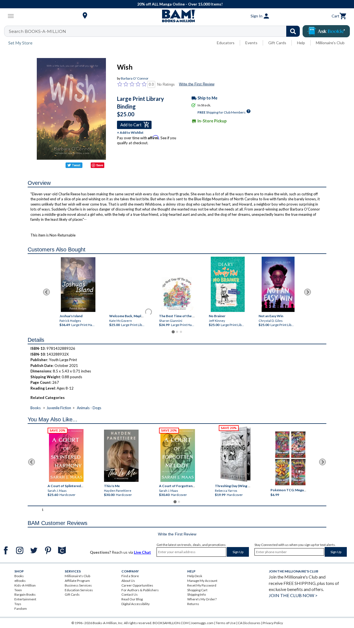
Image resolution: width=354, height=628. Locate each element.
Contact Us (129, 594)
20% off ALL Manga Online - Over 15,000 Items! (180, 4)
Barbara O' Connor (135, 78)
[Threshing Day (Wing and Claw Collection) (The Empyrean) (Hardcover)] (235, 454)
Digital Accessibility (135, 604)
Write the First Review (196, 84)
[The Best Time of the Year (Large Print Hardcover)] (177, 293)
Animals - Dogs (89, 408)
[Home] (177, 16)
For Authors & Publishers (140, 590)
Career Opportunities (137, 585)
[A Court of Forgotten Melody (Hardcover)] (177, 455)
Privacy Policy (273, 623)
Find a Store (130, 576)
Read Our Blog (132, 599)
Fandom (20, 608)
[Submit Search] (293, 31)
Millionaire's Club (330, 42)
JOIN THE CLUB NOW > (293, 595)
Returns (193, 604)
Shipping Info (196, 594)
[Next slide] (307, 292)
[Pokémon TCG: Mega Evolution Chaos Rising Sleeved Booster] (290, 458)
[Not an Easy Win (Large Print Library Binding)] (278, 284)
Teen (18, 590)
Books (35, 408)
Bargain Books (25, 594)
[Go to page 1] (173, 331)
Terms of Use (226, 623)
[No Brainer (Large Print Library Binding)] (228, 284)
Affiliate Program (77, 581)
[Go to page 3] (181, 332)
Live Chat (142, 552)
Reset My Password (201, 585)
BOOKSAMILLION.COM (171, 623)
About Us (128, 581)
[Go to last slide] (46, 292)
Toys (17, 604)
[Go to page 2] (177, 332)
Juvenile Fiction (58, 408)
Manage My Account (202, 581)
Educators (226, 42)
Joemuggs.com (202, 623)
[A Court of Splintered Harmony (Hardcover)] (66, 455)
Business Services (78, 585)
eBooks (20, 581)
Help (301, 42)
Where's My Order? (202, 599)
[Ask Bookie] (326, 31)
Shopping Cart (197, 590)
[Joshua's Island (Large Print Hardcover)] (78, 284)
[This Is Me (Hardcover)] (121, 456)
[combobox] (155, 31)
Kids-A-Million (25, 585)
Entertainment (25, 599)
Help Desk (194, 576)
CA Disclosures (249, 623)
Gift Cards (277, 42)
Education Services (79, 590)
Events (251, 42)
